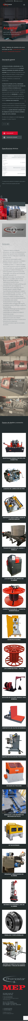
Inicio (3, 47)
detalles (5, 124)
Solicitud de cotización (12, 137)
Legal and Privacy (7, 998)
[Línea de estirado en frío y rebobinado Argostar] (14, 356)
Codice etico (15, 998)
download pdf (10, 133)
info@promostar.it (7, 1012)
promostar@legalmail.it (8, 1013)
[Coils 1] (16, 220)
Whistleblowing (6, 999)
